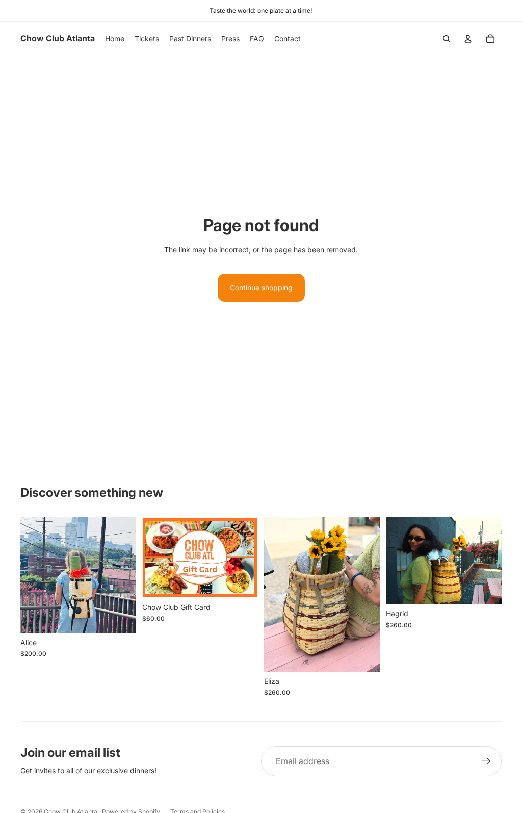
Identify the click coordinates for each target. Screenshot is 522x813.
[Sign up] (486, 761)
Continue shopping (261, 287)
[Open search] (446, 39)
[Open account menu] (468, 39)
